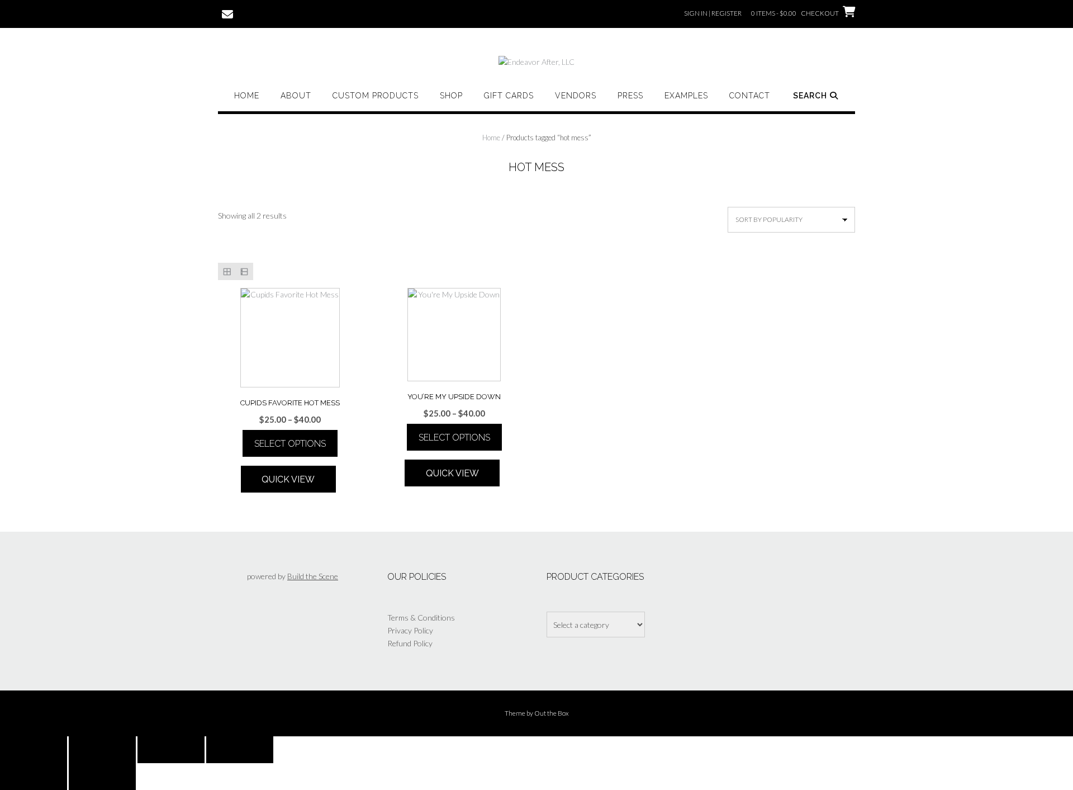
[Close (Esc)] (239, 749)
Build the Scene (312, 576)
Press (630, 95)
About (296, 95)
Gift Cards (509, 95)
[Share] (171, 749)
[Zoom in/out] (33, 749)
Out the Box (551, 713)
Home (246, 95)
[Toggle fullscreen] (102, 749)
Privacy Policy (410, 630)
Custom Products (376, 95)
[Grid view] (226, 271)
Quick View (288, 479)
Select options (290, 443)
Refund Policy (410, 643)
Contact (749, 95)
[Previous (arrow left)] (33, 776)
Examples (686, 95)
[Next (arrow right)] (102, 776)
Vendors (575, 95)
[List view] (244, 271)
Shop (451, 95)
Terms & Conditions (421, 617)
